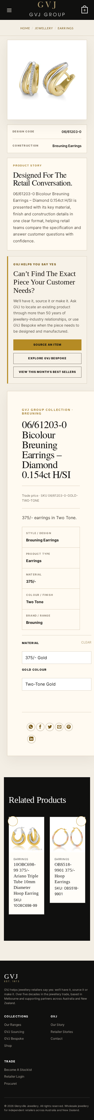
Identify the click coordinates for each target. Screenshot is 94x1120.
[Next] (81, 821)
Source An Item (47, 344)
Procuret (10, 1083)
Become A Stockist (18, 1070)
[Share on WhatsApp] (31, 727)
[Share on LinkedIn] (31, 739)
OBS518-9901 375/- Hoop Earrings (65, 873)
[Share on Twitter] (49, 727)
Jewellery (44, 28)
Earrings (66, 28)
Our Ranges (12, 1025)
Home (25, 28)
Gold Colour (34, 669)
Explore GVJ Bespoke (47, 358)
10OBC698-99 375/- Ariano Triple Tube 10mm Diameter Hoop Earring (26, 879)
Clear (86, 642)
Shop (8, 1046)
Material (30, 643)
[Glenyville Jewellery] (47, 9)
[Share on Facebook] (40, 727)
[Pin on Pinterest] (68, 727)
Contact (56, 1038)
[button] (9, 10)
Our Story (57, 1025)
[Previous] (13, 821)
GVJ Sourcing (14, 1032)
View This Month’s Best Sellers (47, 372)
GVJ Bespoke (14, 1038)
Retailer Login (14, 1076)
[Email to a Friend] (59, 727)
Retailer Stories (62, 1032)
